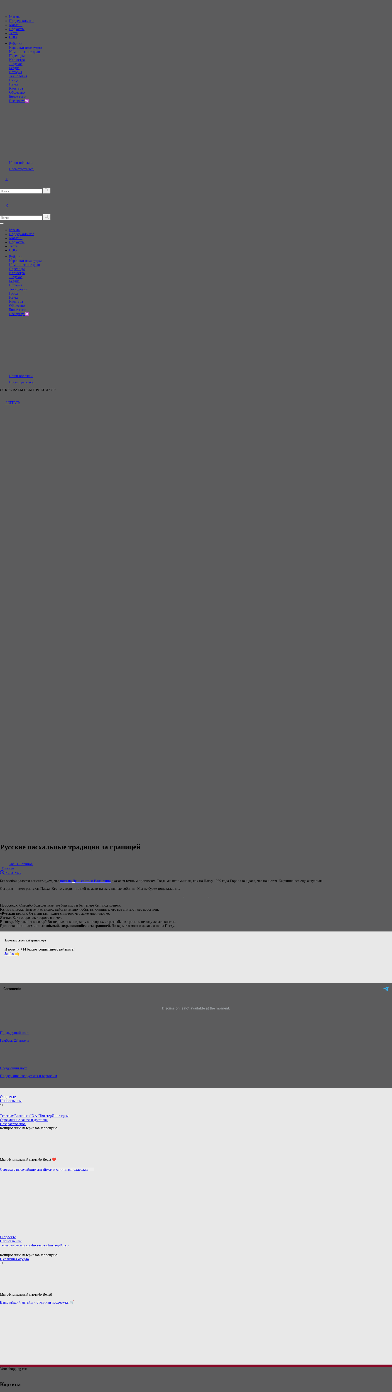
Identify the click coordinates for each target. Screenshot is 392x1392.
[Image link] (11, 1151)
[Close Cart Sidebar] (2, 1375)
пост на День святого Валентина (85, 881)
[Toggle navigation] (2, 223)
